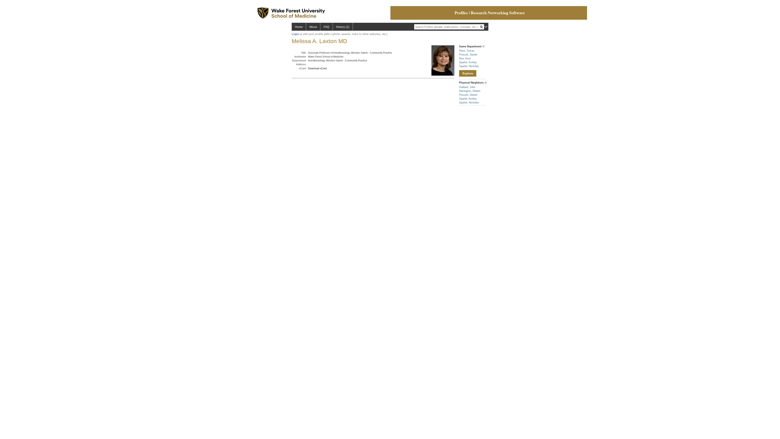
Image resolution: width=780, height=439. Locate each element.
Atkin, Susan (466, 50)
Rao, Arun (465, 58)
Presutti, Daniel (468, 54)
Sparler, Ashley (468, 62)
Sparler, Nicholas (469, 66)
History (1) (342, 26)
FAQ (326, 26)
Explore (468, 73)
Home (299, 26)
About (313, 26)
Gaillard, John (467, 87)
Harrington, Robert (469, 90)
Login (295, 34)
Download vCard (317, 68)
